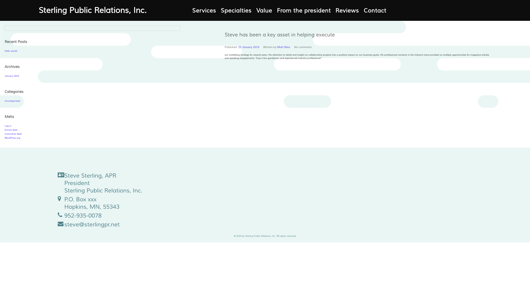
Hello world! (11, 51)
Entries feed (11, 130)
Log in (8, 126)
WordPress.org (12, 138)
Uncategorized (12, 101)
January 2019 (12, 76)
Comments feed (13, 134)
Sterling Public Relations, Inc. (93, 10)
